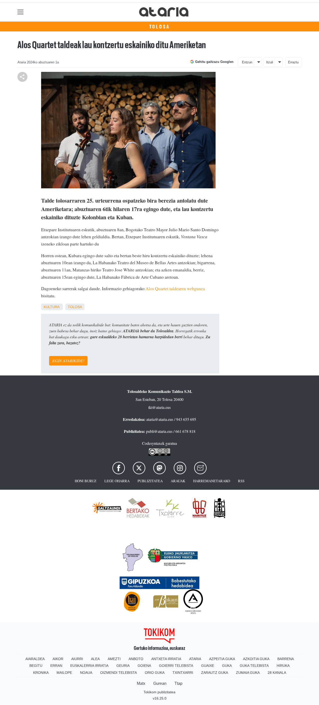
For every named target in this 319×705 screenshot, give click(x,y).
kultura (51, 307)
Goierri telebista (176, 666)
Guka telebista (254, 666)
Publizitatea (150, 480)
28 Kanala (277, 673)
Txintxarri (182, 673)
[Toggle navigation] (20, 11)
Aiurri (77, 659)
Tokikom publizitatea (159, 692)
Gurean (159, 683)
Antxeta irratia (166, 659)
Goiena (144, 666)
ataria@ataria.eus (159, 419)
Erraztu (293, 62)
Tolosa (159, 27)
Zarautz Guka (214, 673)
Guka (227, 666)
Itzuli (269, 62)
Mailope (64, 673)
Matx (141, 683)
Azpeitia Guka (222, 659)
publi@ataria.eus (159, 431)
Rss (241, 480)
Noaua (86, 673)
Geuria (123, 666)
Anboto (136, 659)
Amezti (114, 659)
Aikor (58, 659)
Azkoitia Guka (256, 659)
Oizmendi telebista (118, 673)
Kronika (41, 673)
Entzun (247, 62)
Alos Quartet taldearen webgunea (175, 288)
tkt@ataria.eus (159, 407)
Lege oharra (117, 480)
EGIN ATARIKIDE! (68, 360)
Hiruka (283, 666)
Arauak (178, 480)
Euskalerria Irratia (89, 666)
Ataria (195, 659)
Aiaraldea (35, 659)
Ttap (178, 683)
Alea (95, 659)
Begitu (35, 666)
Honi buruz (85, 480)
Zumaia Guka (248, 673)
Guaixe (207, 666)
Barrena (285, 659)
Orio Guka (154, 673)
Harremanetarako (211, 480)
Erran (56, 666)
